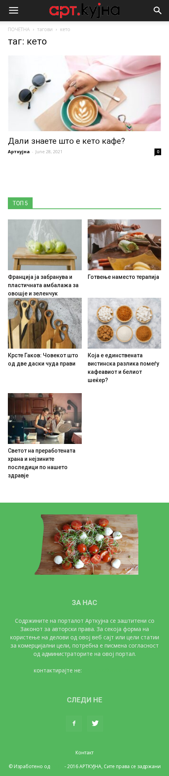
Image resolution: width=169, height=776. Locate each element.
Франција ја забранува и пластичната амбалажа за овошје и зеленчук (43, 285)
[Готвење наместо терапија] (125, 244)
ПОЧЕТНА (19, 29)
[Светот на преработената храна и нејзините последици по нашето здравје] (45, 418)
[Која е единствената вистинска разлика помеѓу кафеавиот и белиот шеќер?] (125, 323)
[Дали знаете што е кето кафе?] (84, 93)
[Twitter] (95, 723)
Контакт (84, 752)
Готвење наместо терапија (123, 277)
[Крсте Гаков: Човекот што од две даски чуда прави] (45, 323)
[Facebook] (74, 723)
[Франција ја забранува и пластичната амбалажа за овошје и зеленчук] (45, 244)
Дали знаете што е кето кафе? (66, 141)
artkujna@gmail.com (109, 670)
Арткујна (19, 151)
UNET (57, 766)
